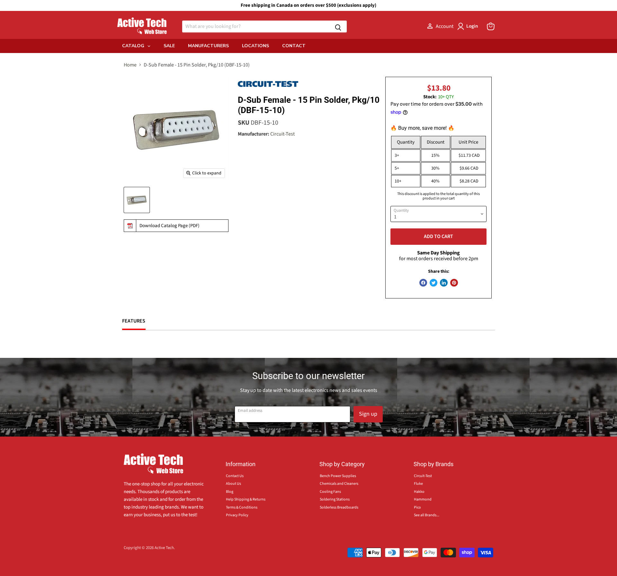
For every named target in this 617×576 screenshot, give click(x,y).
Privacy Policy (237, 515)
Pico (417, 507)
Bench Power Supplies (338, 476)
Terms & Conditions (241, 507)
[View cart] (491, 26)
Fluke (418, 483)
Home (130, 65)
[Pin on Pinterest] (454, 283)
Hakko (419, 491)
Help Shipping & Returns (245, 499)
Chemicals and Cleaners (339, 483)
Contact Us (235, 476)
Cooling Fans (330, 491)
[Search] (338, 26)
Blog (229, 491)
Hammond (423, 499)
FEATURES (134, 320)
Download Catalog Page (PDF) (169, 225)
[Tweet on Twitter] (433, 283)
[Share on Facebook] (423, 283)
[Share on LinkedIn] (444, 283)
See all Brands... (426, 515)
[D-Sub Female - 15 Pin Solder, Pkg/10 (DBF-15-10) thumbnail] (136, 200)
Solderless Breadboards (339, 507)
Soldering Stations (335, 499)
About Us (233, 483)
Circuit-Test (282, 133)
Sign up (368, 414)
